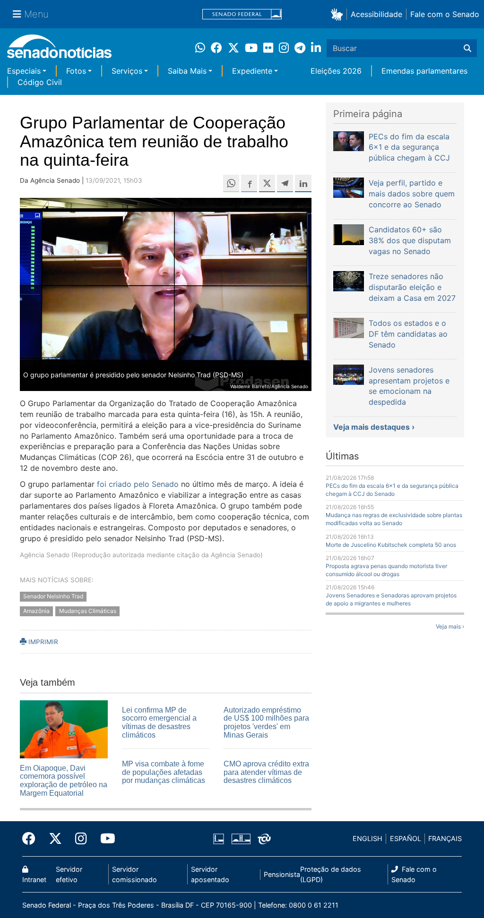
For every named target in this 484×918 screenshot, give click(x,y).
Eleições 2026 (336, 71)
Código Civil (39, 82)
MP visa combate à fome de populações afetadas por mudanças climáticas (163, 772)
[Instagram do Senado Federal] (81, 839)
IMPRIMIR (42, 642)
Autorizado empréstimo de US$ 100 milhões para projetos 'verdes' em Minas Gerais (266, 722)
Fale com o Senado (444, 14)
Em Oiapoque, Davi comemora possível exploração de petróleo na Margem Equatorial (63, 780)
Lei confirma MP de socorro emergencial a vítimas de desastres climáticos (159, 722)
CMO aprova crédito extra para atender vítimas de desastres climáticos (266, 772)
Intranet (34, 880)
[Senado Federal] (242, 14)
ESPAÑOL (405, 838)
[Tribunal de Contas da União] (264, 838)
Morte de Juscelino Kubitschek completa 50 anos (391, 544)
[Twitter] (55, 839)
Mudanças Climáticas (87, 610)
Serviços (127, 71)
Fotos (76, 71)
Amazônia (36, 610)
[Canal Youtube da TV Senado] (104, 839)
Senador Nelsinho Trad (53, 596)
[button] (338, 14)
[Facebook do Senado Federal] (32, 839)
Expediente (252, 71)
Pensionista (282, 874)
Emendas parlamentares (424, 71)
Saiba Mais (187, 71)
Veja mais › (450, 626)
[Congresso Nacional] (241, 838)
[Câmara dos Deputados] (218, 838)
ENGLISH (367, 838)
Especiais (24, 71)
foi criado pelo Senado (138, 484)
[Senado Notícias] (59, 49)
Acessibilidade (376, 14)
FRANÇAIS (445, 838)
